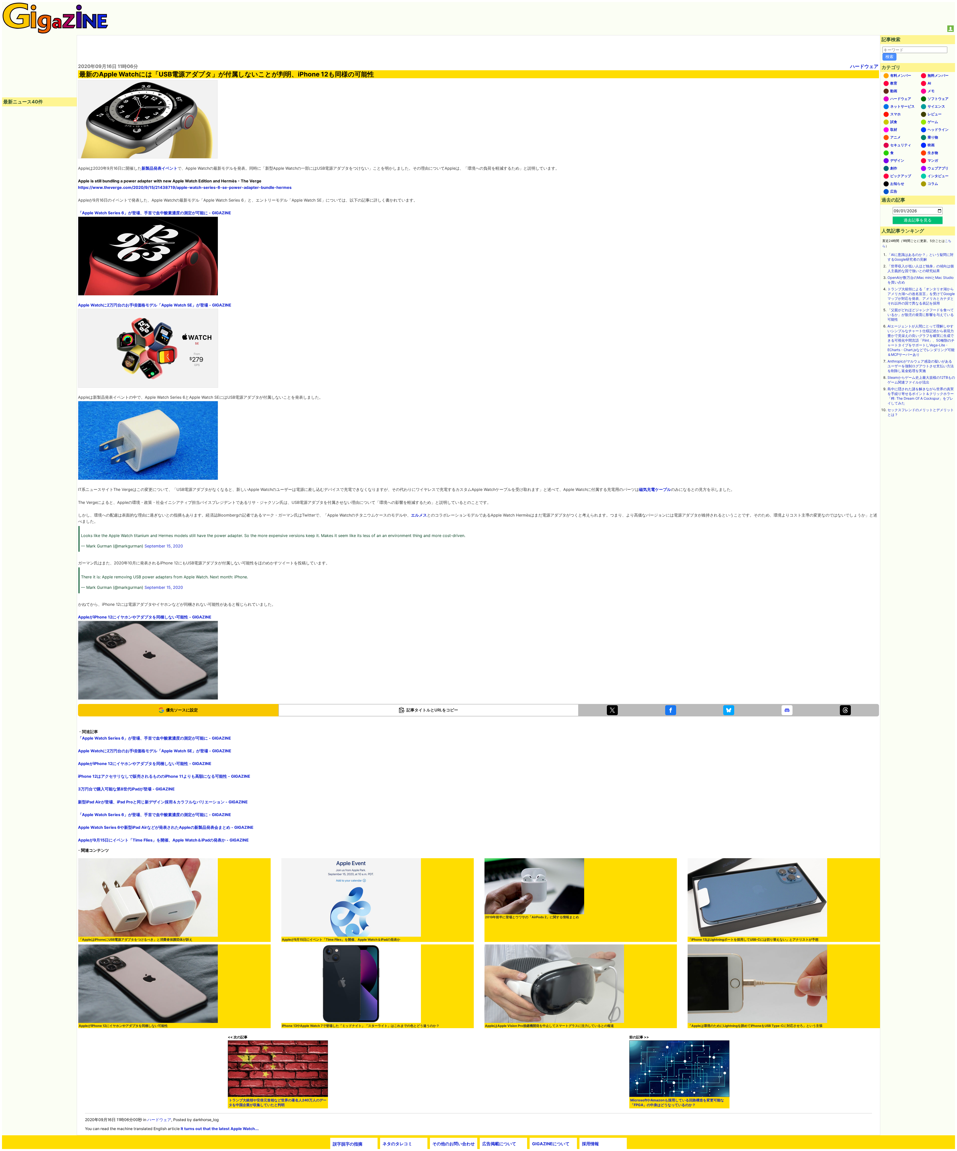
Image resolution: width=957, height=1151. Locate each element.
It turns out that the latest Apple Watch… (219, 1128)
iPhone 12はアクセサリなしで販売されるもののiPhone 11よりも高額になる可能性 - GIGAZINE (164, 776)
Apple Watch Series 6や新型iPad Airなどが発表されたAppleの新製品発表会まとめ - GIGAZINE (165, 827)
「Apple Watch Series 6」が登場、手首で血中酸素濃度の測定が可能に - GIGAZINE (154, 212)
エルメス (419, 515)
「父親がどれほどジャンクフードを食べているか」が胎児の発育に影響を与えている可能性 (920, 314)
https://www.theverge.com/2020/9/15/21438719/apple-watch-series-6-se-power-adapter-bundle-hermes (185, 187)
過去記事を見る (918, 220)
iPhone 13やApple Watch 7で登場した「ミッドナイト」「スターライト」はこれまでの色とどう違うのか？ (360, 1026)
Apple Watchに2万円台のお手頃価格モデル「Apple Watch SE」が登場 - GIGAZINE (154, 305)
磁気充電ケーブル (655, 489)
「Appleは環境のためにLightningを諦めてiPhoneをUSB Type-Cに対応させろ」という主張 (755, 1026)
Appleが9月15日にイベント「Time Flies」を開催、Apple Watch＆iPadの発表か (341, 939)
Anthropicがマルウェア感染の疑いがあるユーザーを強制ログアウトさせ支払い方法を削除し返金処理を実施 (920, 366)
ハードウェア (864, 66)
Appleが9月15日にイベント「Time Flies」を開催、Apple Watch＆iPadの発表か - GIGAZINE (163, 840)
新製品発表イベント (159, 168)
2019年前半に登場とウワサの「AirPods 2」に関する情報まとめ (532, 917)
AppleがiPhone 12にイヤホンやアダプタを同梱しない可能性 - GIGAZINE (144, 616)
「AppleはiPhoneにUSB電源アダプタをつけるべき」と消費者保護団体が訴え (135, 939)
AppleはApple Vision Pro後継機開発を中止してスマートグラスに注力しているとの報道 (549, 1026)
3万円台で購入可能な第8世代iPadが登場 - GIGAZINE (126, 788)
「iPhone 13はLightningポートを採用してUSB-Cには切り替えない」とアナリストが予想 (753, 939)
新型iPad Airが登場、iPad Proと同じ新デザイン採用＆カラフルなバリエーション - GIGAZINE (163, 801)
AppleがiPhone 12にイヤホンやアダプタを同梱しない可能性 (123, 1026)
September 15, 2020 (164, 545)
